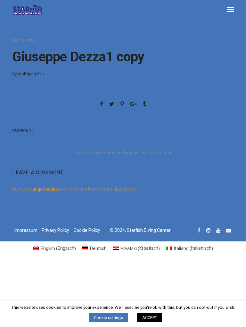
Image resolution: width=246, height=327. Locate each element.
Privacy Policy (55, 230)
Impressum (25, 230)
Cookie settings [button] (108, 317)
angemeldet (44, 189)
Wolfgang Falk (31, 74)
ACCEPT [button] (149, 317)
